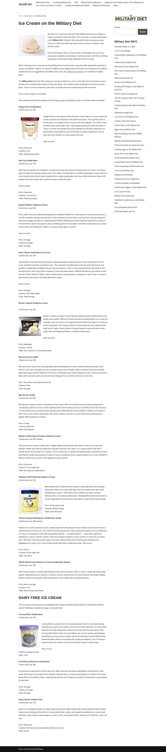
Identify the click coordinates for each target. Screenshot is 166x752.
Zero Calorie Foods (122, 192)
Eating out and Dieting (123, 175)
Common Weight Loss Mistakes (127, 183)
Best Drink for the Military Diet (126, 67)
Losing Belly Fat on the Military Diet (129, 162)
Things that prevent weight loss (127, 179)
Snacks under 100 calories (125, 121)
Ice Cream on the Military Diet (126, 117)
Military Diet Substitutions (91, 2)
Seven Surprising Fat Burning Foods (129, 166)
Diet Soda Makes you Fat (125, 211)
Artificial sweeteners (75, 72)
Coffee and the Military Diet (125, 62)
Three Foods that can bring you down (129, 145)
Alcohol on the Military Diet (125, 82)
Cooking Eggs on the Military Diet (128, 149)
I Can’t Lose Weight (122, 51)
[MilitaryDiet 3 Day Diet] (25, 4)
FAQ (76, 2)
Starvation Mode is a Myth (125, 47)
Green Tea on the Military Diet (126, 154)
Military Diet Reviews (101, 5)
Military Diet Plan (43, 2)
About (115, 5)
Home (21, 16)
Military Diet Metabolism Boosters (128, 141)
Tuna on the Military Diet (124, 171)
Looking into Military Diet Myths (77, 5)
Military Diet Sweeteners (124, 196)
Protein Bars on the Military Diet (127, 125)
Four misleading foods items (126, 207)
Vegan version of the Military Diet (67, 100)
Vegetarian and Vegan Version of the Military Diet (124, 2)
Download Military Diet (62, 2)
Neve (21, 749)
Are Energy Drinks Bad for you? (127, 158)
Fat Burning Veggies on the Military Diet (130, 187)
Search (117, 27)
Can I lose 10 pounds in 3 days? (49, 5)
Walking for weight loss (124, 113)
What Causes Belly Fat (124, 78)
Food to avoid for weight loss (126, 94)
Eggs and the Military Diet (125, 129)
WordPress (38, 749)
